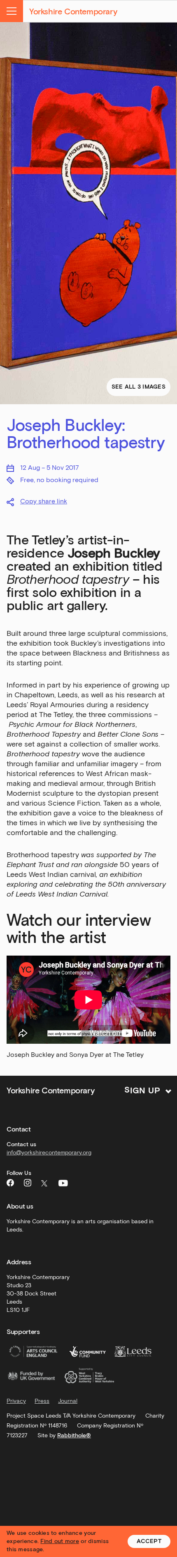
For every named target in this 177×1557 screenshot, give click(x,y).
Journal (67, 1401)
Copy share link (43, 501)
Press (42, 1401)
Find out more (59, 1541)
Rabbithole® (74, 1435)
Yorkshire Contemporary (73, 11)
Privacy (16, 1401)
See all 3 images (138, 386)
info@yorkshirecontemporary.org (49, 1152)
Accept (149, 1541)
